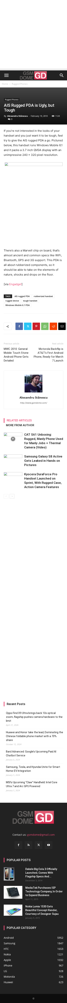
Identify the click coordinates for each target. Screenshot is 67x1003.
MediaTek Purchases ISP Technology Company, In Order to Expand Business (44, 891)
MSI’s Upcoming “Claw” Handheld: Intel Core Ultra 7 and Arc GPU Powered (31, 784)
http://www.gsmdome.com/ (33, 403)
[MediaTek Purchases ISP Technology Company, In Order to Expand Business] (13, 892)
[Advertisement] (33, 35)
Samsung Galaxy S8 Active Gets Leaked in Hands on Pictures (43, 461)
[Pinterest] (36, 326)
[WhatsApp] (45, 326)
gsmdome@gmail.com (41, 834)
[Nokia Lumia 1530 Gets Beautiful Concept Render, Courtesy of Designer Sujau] (13, 910)
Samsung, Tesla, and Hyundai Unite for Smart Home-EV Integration (33, 768)
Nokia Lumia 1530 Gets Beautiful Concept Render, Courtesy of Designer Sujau (42, 910)
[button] (6, 75)
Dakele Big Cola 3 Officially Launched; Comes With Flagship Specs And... (41, 873)
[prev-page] (6, 496)
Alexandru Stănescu (17, 116)
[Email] (62, 326)
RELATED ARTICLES (19, 420)
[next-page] (12, 496)
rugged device (12, 300)
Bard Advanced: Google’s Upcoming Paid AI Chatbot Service (31, 753)
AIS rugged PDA (22, 296)
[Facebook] (19, 326)
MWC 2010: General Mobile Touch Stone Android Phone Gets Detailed (16, 354)
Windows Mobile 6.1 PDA (17, 305)
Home (5, 83)
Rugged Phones (20, 83)
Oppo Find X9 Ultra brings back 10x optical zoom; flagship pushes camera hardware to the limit (34, 717)
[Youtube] (48, 845)
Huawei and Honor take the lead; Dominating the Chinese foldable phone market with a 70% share (34, 736)
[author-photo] (33, 392)
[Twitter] (27, 326)
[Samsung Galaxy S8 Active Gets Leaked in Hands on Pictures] (13, 466)
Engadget (15, 284)
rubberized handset (43, 296)
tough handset (30, 300)
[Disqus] (33, 551)
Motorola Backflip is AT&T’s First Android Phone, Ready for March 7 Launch (48, 354)
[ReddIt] (53, 326)
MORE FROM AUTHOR (20, 425)
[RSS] (28, 845)
